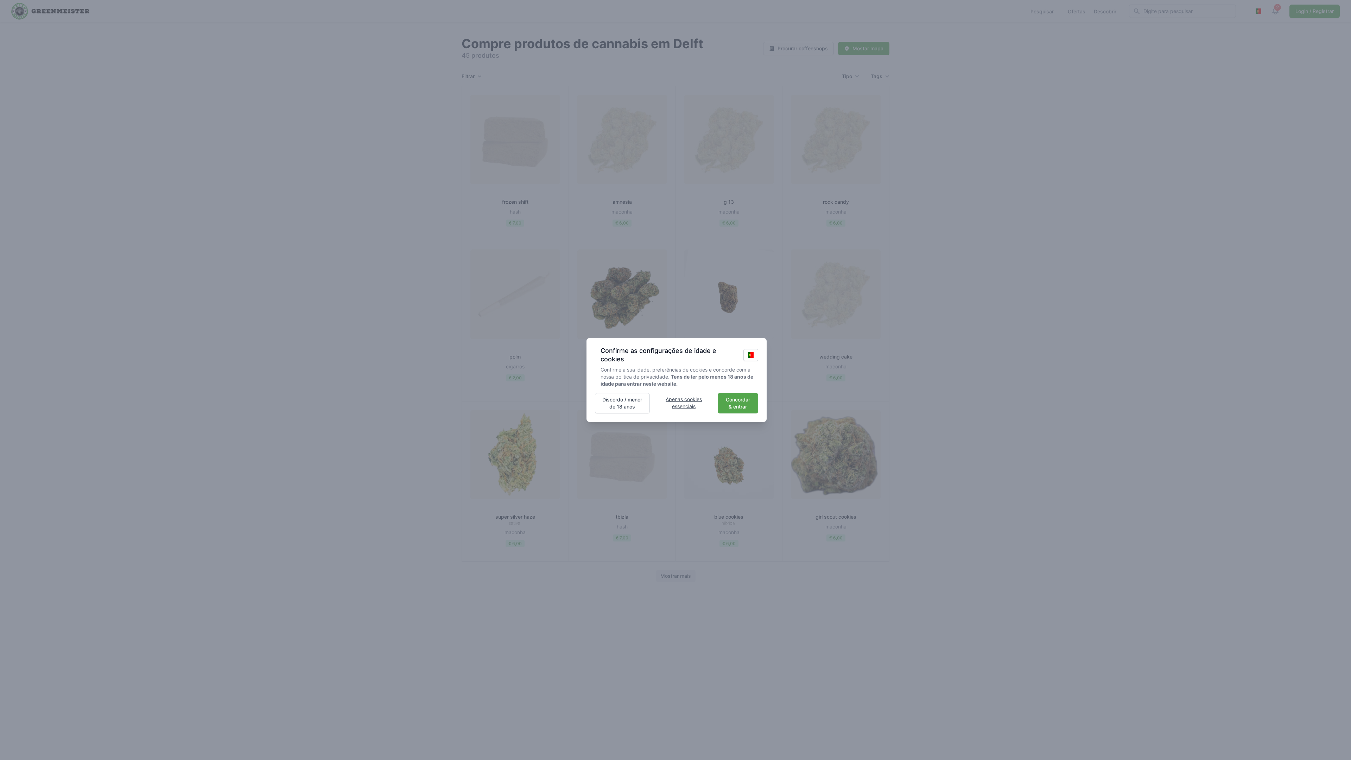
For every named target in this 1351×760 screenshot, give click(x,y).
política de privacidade (641, 377)
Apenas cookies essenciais (684, 402)
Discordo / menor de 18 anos (622, 403)
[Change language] (750, 355)
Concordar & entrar (738, 403)
